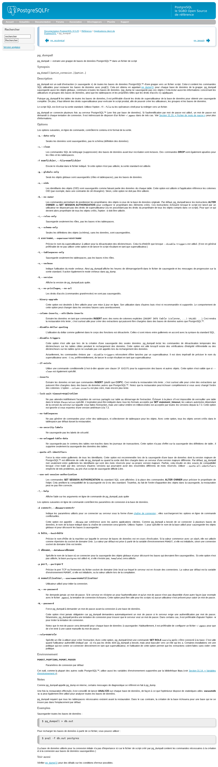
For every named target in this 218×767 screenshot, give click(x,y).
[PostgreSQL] (26, 18)
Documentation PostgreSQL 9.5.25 (61, 31)
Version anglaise (11, 47)
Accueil (10, 22)
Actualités (24, 22)
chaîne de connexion (145, 513)
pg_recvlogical (57, 40)
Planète (111, 22)
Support (125, 22)
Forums (60, 22)
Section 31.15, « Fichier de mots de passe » (182, 115)
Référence (87, 31)
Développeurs (94, 22)
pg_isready (199, 40)
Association (75, 22)
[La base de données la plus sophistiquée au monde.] (193, 18)
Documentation (43, 22)
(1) (147, 87)
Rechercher (12, 29)
